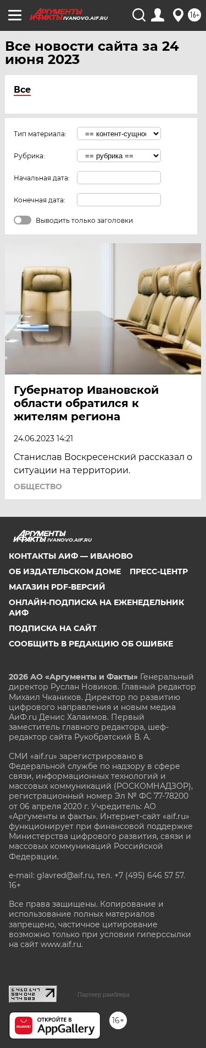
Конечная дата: (39, 200)
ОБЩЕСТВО (38, 486)
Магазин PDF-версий (57, 587)
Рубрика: (29, 156)
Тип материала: (40, 134)
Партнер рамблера (103, 994)
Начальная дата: (42, 178)
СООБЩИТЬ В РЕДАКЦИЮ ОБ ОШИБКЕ (91, 644)
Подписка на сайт (53, 628)
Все (22, 89)
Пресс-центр (159, 571)
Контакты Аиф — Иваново (71, 556)
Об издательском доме (65, 571)
